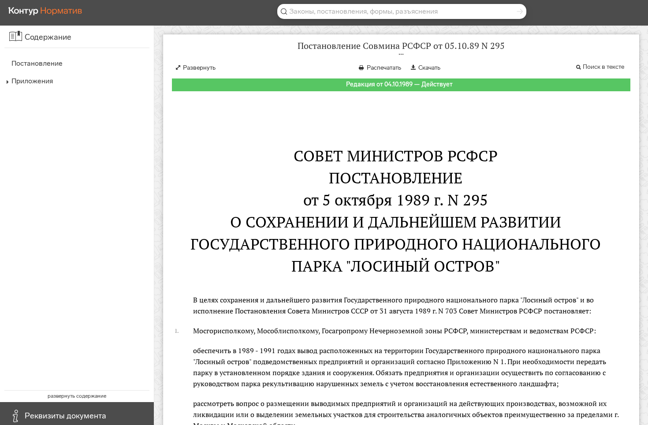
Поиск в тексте (603, 67)
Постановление (37, 63)
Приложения (32, 81)
